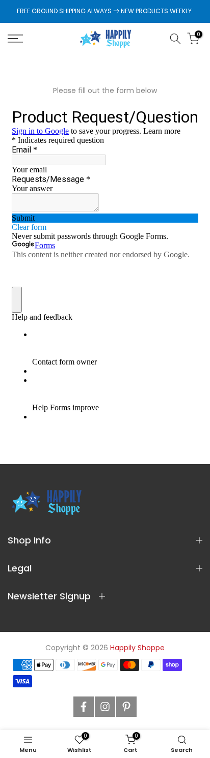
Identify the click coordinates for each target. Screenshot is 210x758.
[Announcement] (105, 11)
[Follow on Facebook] (83, 706)
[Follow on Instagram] (105, 706)
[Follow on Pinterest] (126, 706)
